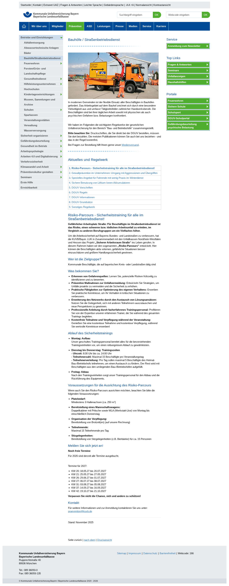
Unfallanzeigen (176, 76)
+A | (132, 5)
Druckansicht (104, 539)
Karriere (161, 26)
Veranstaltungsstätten (37, 120)
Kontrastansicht (161, 5)
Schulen (29, 109)
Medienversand (130, 144)
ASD (89, 26)
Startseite (26, 5)
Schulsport (174, 112)
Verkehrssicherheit (32, 161)
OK (156, 14)
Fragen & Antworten (71, 5)
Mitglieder (58, 26)
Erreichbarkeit (29, 187)
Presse (120, 26)
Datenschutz (150, 553)
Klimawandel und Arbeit (35, 166)
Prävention (75, 26)
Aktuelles (24, 26)
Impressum (134, 553)
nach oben (89, 539)
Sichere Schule (176, 106)
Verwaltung (30, 125)
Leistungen (103, 26)
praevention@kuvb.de (80, 511)
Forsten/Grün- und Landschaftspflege (35, 71)
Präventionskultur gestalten (37, 172)
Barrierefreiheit (168, 553)
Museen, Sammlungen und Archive (39, 102)
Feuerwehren (31, 63)
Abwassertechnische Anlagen (41, 47)
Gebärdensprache (114, 5)
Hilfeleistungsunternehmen (40, 84)
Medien (133, 26)
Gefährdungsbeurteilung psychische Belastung (182, 126)
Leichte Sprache (93, 5)
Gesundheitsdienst (35, 78)
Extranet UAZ (50, 5)
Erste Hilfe (27, 182)
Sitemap (121, 553)
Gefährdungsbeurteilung (35, 140)
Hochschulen (31, 89)
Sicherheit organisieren (34, 135)
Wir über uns (39, 26)
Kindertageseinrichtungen (39, 94)
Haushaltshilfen (177, 82)
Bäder (27, 53)
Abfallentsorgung (34, 42)
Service (146, 26)
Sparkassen (31, 114)
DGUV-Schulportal (178, 118)
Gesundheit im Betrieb (34, 146)
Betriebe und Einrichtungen (37, 37)
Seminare (26, 177)
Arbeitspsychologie (32, 151)
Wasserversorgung (35, 130)
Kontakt (37, 5)
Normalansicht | (144, 5)
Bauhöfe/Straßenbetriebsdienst (42, 58)
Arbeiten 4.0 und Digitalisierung (39, 156)
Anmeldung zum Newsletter (184, 46)
